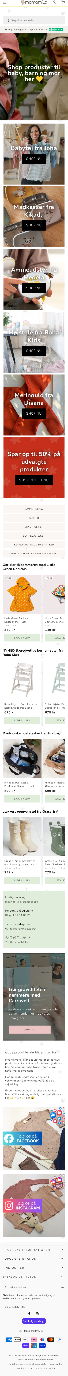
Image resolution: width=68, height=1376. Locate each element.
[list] (34, 919)
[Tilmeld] (63, 1287)
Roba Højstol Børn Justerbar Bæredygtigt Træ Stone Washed (21, 706)
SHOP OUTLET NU (34, 480)
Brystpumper (34, 527)
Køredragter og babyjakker (34, 544)
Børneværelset (34, 535)
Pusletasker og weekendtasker (34, 553)
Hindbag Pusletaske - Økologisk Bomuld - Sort (19, 784)
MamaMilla (23, 1355)
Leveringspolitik (24, 1368)
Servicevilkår (56, 1364)
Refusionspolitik (44, 1359)
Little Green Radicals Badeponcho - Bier (16, 620)
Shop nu (30, 1029)
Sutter (34, 518)
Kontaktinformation (46, 1368)
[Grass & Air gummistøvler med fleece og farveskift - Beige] (22, 836)
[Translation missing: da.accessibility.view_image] (34, 1138)
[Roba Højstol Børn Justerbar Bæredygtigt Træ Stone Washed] (22, 680)
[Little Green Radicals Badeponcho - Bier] (22, 594)
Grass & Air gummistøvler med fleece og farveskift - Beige (19, 862)
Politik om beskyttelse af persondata (27, 1364)
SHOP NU (34, 158)
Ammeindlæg (34, 509)
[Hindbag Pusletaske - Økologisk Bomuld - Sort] (22, 758)
